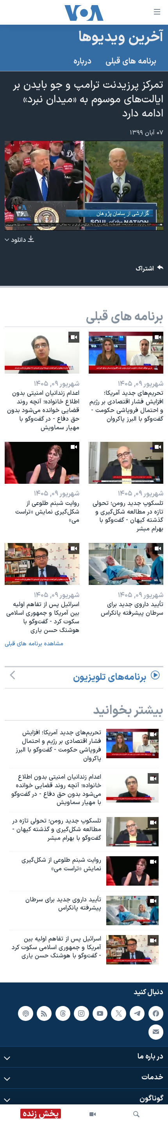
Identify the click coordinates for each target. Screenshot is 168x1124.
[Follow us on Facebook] (155, 1013)
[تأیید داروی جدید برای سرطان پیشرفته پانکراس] (126, 564)
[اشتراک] (155, 1031)
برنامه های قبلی (130, 61)
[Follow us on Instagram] (81, 1013)
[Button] (150, 271)
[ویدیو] (92, 1114)
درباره (82, 61)
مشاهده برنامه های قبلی (34, 644)
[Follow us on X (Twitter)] (118, 1013)
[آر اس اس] (44, 1013)
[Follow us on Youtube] (100, 1013)
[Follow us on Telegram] (137, 1013)
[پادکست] (25, 1013)
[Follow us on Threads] (62, 1013)
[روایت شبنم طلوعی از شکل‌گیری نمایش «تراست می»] (42, 463)
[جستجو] (136, 1114)
